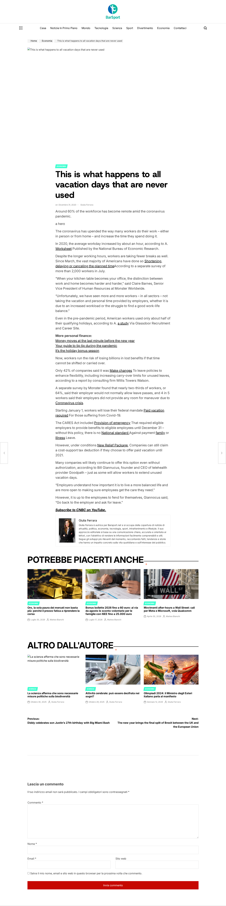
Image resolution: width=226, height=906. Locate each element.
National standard (115, 433)
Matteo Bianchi (57, 619)
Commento (35, 802)
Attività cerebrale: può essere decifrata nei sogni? (112, 695)
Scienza (117, 28)
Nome (32, 843)
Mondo (86, 28)
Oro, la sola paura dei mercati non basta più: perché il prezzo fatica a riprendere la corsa (53, 611)
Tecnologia (101, 28)
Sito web (120, 858)
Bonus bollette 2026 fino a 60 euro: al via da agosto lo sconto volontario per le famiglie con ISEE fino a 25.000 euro (112, 611)
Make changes (121, 371)
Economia (163, 28)
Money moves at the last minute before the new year (95, 341)
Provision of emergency (112, 423)
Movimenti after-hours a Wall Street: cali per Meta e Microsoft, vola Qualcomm (169, 609)
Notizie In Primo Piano (63, 28)
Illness (60, 438)
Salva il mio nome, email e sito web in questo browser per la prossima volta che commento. (86, 873)
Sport (129, 28)
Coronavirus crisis (69, 403)
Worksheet (63, 249)
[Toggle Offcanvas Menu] (21, 28)
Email (31, 858)
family (160, 433)
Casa (43, 28)
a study (123, 323)
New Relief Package (112, 445)
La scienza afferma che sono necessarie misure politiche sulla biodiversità (52, 695)
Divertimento (145, 28)
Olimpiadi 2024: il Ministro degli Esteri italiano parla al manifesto (168, 695)
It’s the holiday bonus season (77, 351)
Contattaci (180, 28)
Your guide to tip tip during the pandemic (86, 346)
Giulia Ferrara (86, 205)
